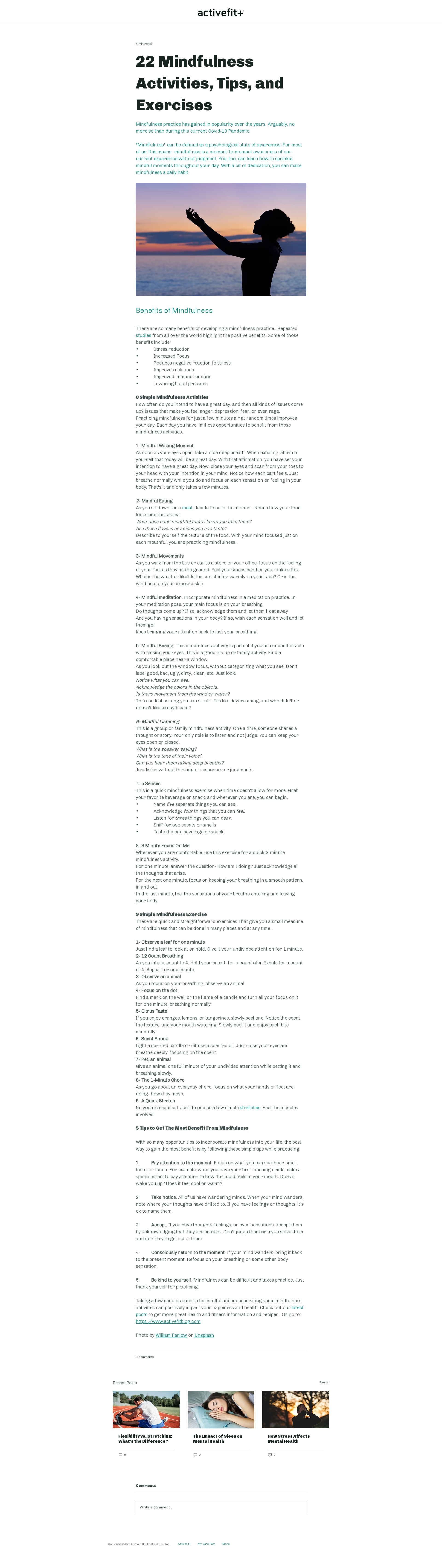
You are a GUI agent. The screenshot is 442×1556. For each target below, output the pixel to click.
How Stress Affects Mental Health (289, 1439)
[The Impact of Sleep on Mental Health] (221, 1409)
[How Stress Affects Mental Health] (295, 1409)
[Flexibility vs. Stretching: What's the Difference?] (146, 1409)
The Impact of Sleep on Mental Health (217, 1439)
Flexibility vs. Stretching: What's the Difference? (145, 1439)
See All (324, 1382)
